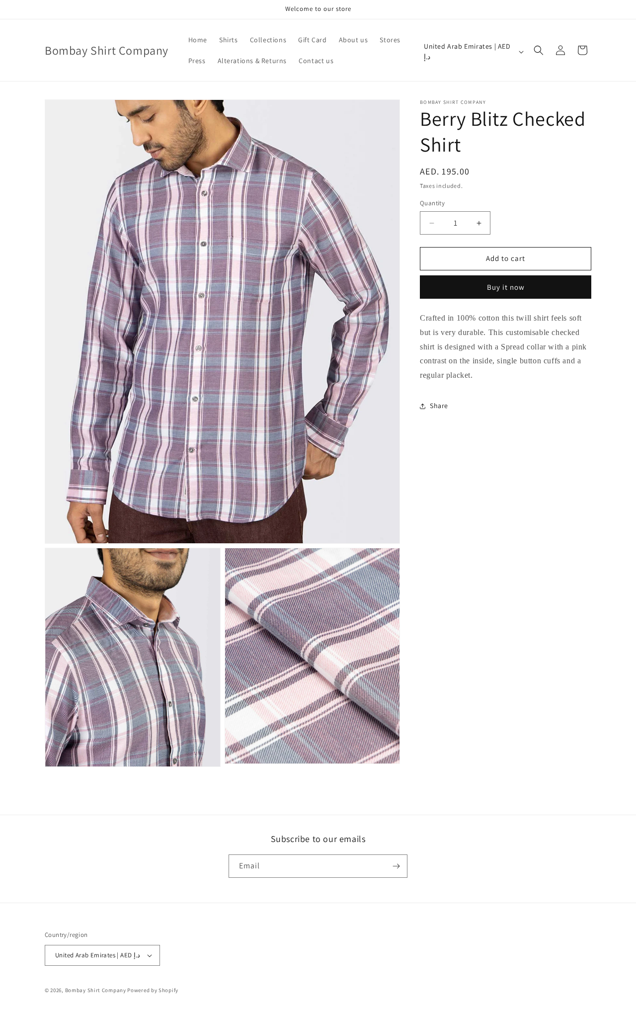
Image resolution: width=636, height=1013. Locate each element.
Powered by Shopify (152, 990)
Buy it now (506, 287)
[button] (539, 50)
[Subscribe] (396, 866)
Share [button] (439, 406)
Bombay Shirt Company (95, 990)
